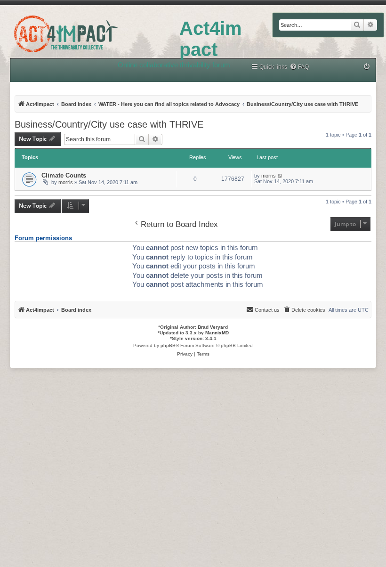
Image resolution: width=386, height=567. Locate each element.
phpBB (168, 345)
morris (65, 182)
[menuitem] (299, 67)
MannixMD (217, 332)
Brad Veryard (213, 327)
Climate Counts (63, 175)
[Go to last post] (280, 175)
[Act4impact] (89, 32)
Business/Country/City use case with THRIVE (109, 124)
